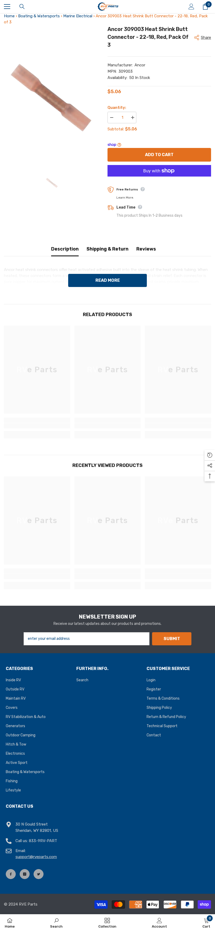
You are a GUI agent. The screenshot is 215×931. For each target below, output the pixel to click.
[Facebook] (11, 874)
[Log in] (191, 6)
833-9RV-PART (43, 840)
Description (65, 249)
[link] (37, 425)
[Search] (22, 6)
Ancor (140, 65)
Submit (172, 638)
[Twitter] (39, 874)
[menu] (7, 6)
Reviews (146, 249)
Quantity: (117, 107)
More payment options (159, 180)
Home (9, 16)
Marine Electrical (77, 16)
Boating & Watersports (39, 16)
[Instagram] (25, 874)
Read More (107, 280)
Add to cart (159, 154)
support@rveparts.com (36, 856)
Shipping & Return (107, 249)
